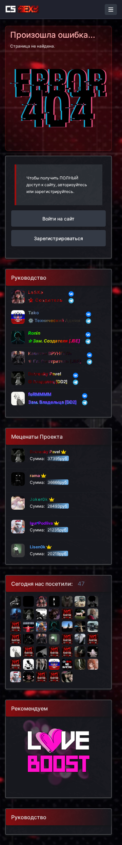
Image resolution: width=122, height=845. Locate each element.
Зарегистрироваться (58, 238)
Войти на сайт (58, 219)
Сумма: (48, 455)
